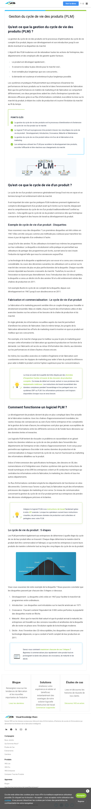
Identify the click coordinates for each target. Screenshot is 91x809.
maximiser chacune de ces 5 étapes (55, 649)
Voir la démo (71, 4)
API (30, 512)
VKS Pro (7, 767)
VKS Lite (7, 764)
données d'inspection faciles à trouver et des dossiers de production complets (48, 378)
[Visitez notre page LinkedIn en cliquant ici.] (6, 729)
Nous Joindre (9, 740)
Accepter (81, 795)
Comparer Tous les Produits (14, 774)
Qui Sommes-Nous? (12, 744)
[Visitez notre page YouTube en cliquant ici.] (21, 729)
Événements (9, 751)
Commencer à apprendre (45, 708)
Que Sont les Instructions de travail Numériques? (21, 787)
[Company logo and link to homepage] (10, 3)
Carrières (8, 754)
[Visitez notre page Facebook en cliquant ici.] (11, 729)
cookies (8, 800)
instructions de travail (56, 509)
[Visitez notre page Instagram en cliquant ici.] (26, 729)
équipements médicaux (32, 384)
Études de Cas (10, 747)
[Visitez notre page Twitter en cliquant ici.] (16, 729)
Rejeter (81, 801)
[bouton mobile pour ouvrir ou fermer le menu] (87, 3)
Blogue (7, 783)
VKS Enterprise (10, 771)
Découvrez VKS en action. (75, 703)
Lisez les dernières (16, 703)
